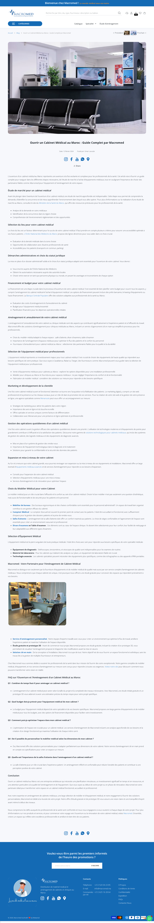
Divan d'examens (21, 525)
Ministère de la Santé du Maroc (51, 203)
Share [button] (78, 166)
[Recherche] (119, 13)
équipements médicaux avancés (29, 467)
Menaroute (45, 398)
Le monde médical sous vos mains (94, 3)
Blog (18, 33)
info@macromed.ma (102, 888)
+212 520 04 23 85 (102, 885)
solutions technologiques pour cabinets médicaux (106, 432)
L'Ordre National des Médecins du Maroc (40, 234)
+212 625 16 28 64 (102, 892)
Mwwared (36, 918)
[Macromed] (21, 13)
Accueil (10, 33)
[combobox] (84, 13)
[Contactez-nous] (149, 918)
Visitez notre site (111, 666)
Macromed (128, 813)
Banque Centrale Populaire (37, 295)
